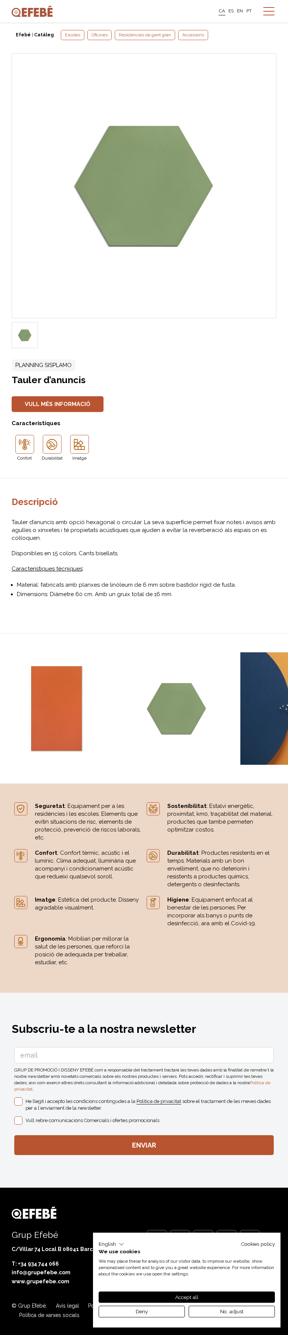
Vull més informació (57, 404)
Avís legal (67, 1306)
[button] (111, 1244)
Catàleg (44, 34)
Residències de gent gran (145, 34)
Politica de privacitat (158, 1101)
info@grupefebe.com (41, 1272)
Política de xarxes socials (49, 1315)
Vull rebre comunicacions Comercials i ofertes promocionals (92, 1120)
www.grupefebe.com (40, 1281)
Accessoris (193, 34)
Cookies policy (258, 1244)
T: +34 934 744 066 (35, 1264)
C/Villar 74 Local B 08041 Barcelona (60, 1249)
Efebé (23, 34)
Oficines (100, 34)
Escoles (72, 34)
